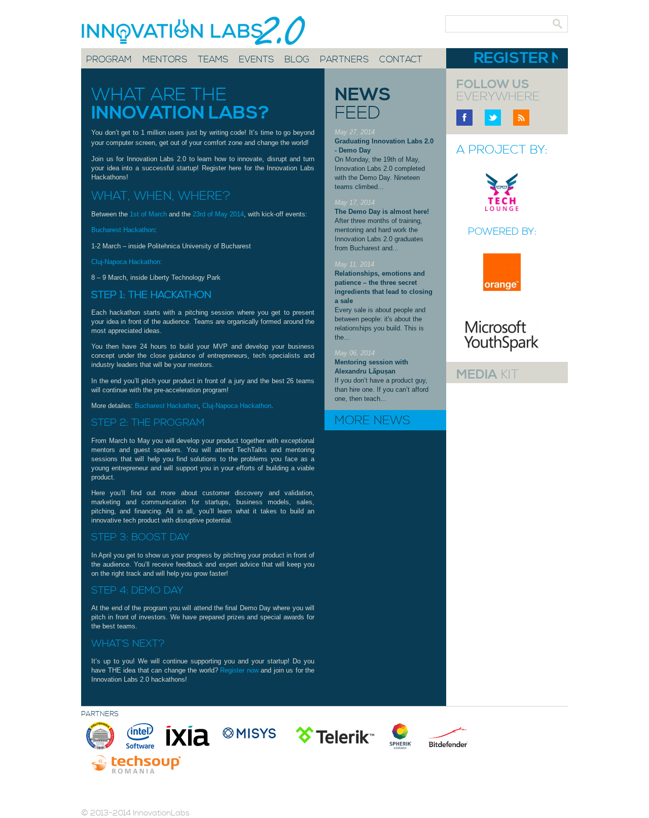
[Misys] (251, 735)
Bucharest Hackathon (123, 230)
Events (256, 59)
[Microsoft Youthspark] (501, 350)
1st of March (148, 214)
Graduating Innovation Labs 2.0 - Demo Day (384, 145)
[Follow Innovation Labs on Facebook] (464, 123)
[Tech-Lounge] (502, 210)
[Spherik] (401, 735)
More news (372, 420)
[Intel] (141, 735)
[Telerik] (334, 735)
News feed (363, 104)
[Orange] (502, 288)
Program (109, 59)
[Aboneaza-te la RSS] (521, 123)
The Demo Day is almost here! (382, 211)
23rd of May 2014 (218, 214)
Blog (296, 59)
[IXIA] (189, 735)
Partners (344, 59)
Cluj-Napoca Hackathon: (126, 262)
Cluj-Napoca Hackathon (236, 406)
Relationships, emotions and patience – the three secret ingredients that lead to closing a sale (383, 287)
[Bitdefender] (449, 735)
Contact (400, 59)
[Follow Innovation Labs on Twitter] (493, 123)
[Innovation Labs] (182, 28)
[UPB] (101, 735)
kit (487, 375)
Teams (213, 59)
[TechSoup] (136, 763)
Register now (239, 670)
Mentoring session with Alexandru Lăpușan (371, 366)
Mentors (164, 59)
